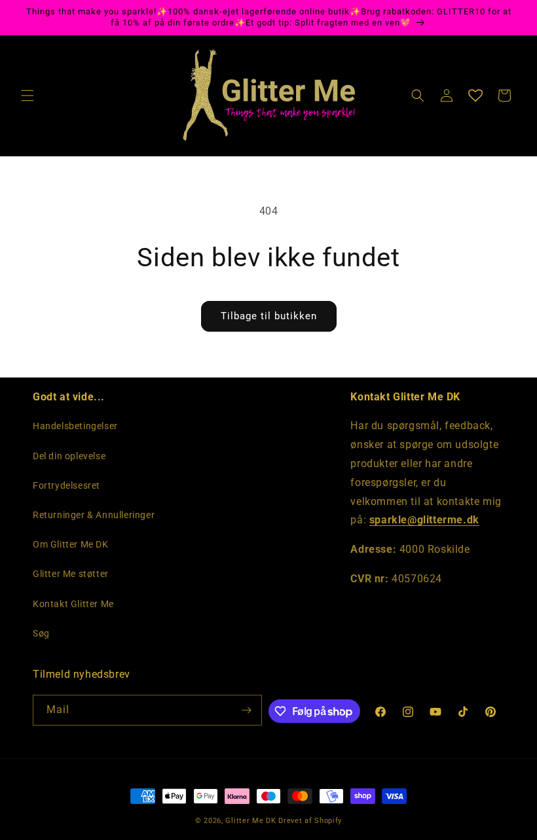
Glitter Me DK (250, 820)
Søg (41, 633)
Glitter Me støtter (71, 574)
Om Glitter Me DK (71, 544)
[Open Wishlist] (475, 95)
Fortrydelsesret (66, 485)
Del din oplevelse (69, 456)
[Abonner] (246, 710)
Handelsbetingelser (75, 426)
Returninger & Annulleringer (94, 515)
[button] (27, 95)
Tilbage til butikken (269, 316)
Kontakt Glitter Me (73, 604)
